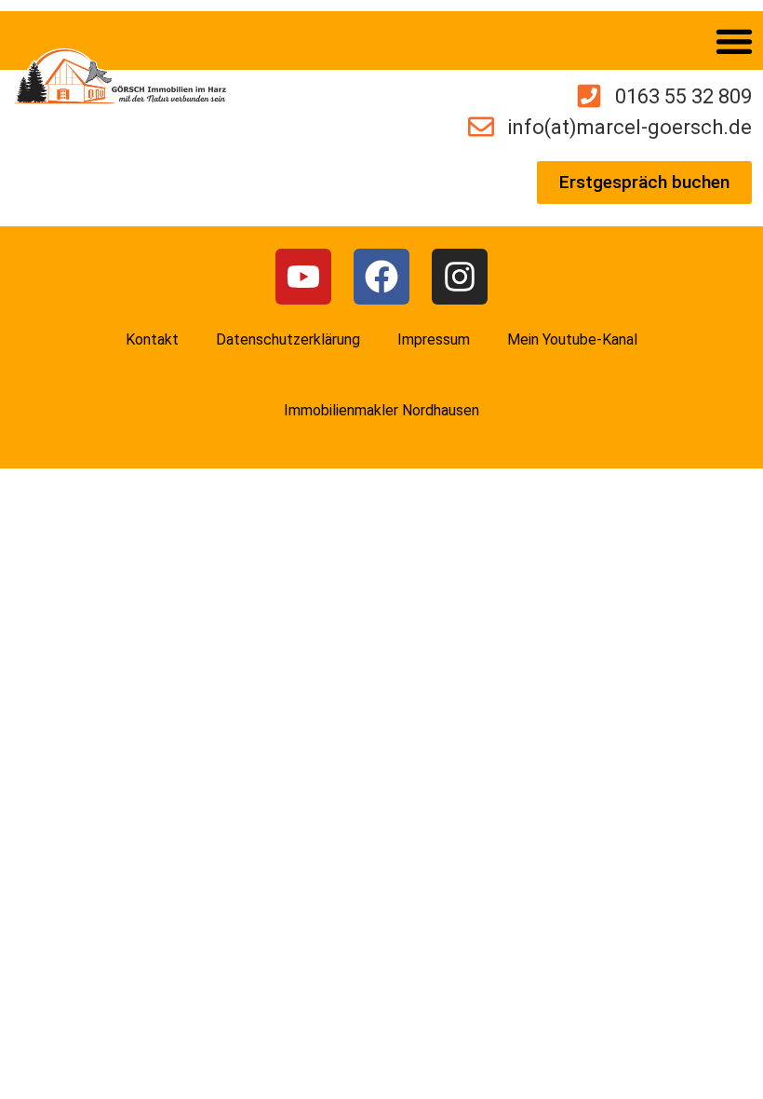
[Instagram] (460, 277)
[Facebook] (381, 277)
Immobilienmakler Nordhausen (381, 410)
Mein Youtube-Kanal (572, 339)
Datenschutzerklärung (288, 339)
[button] (733, 40)
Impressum (433, 339)
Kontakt (152, 339)
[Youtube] (303, 277)
